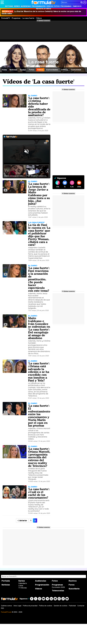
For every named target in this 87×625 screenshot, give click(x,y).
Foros (71, 585)
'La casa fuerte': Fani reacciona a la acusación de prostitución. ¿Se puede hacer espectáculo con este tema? (39, 279)
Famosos (77, 6)
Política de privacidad (30, 605)
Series (17, 6)
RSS (2, 608)
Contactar (80, 605)
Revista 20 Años (43, 8)
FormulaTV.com (6, 612)
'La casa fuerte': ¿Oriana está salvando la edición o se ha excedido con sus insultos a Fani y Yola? (39, 372)
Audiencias (26, 6)
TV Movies (22, 587)
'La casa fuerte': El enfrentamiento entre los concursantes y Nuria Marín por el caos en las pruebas (39, 415)
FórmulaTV (5, 18)
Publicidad (72, 605)
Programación (39, 6)
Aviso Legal (17, 605)
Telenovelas (58, 590)
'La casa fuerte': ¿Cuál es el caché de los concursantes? (39, 493)
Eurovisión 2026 (58, 587)
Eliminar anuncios (44, 21)
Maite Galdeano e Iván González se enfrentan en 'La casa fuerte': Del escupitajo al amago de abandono (39, 328)
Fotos (57, 6)
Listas (20, 585)
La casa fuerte (28, 18)
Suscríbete (74, 588)
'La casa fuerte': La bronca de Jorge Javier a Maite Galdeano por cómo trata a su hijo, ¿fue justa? (39, 193)
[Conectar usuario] (84, 2)
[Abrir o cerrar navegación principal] (2, 2)
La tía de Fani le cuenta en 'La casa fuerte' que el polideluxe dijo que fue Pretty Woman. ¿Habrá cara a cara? (39, 234)
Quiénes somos (6, 605)
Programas (66, 6)
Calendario (22, 583)
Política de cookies (45, 605)
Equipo (23, 69)
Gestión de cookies (60, 605)
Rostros (73, 581)
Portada (6, 581)
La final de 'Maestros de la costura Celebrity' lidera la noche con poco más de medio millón (41, 12)
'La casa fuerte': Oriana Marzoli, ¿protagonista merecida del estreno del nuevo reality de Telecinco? (39, 457)
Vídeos (49, 6)
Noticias (9, 6)
